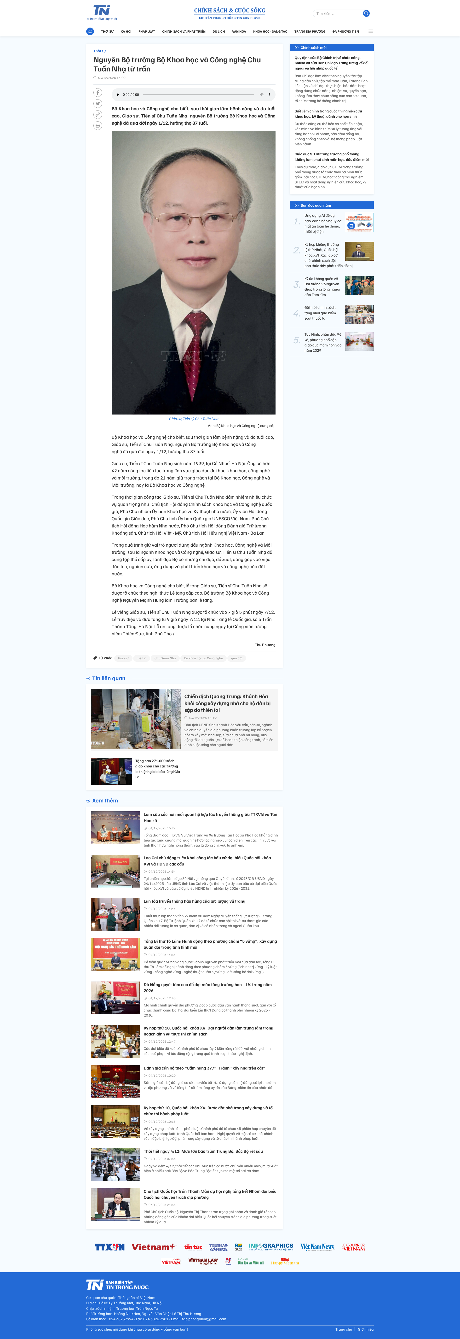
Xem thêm (105, 800)
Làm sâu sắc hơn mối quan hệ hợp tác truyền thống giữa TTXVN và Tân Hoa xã (210, 817)
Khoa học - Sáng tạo (270, 31)
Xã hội (126, 31)
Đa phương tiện (346, 31)
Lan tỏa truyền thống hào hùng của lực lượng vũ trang (194, 901)
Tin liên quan (109, 678)
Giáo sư (123, 658)
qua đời (236, 658)
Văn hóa (239, 31)
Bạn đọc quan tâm (316, 205)
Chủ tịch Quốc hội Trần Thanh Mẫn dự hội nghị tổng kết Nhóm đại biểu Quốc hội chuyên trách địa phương (210, 1194)
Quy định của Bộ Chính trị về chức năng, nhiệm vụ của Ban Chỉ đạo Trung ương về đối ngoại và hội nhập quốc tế (331, 63)
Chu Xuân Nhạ (165, 658)
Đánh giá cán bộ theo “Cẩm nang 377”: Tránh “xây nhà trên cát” (204, 1067)
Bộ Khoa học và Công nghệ (203, 658)
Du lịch (219, 31)
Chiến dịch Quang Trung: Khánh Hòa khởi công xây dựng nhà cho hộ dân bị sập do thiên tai (227, 703)
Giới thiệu (366, 1329)
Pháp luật (146, 31)
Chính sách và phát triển (184, 31)
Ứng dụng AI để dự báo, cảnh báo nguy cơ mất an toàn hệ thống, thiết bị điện (323, 223)
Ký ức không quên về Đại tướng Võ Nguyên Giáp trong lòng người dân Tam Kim (322, 286)
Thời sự (107, 31)
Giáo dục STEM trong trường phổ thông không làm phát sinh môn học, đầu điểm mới (332, 157)
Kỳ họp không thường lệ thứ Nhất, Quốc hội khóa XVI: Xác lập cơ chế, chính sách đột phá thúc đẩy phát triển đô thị (329, 255)
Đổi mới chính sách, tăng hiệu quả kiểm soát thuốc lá (320, 313)
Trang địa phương (309, 31)
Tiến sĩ (141, 658)
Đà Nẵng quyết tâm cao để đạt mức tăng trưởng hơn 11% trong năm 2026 (208, 987)
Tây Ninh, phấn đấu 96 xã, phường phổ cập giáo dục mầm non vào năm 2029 (323, 342)
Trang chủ (343, 1329)
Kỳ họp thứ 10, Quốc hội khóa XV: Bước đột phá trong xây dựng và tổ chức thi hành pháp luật (208, 1110)
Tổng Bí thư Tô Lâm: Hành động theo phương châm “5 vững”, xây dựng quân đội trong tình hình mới (210, 944)
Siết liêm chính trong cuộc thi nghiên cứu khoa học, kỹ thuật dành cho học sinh (328, 114)
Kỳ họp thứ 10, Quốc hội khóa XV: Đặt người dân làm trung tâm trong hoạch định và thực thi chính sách (208, 1030)
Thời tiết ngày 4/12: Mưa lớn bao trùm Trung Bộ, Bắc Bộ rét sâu (203, 1151)
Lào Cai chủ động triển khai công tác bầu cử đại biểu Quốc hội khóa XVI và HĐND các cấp (207, 860)
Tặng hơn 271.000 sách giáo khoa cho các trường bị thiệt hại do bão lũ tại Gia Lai (157, 768)
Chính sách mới (314, 47)
